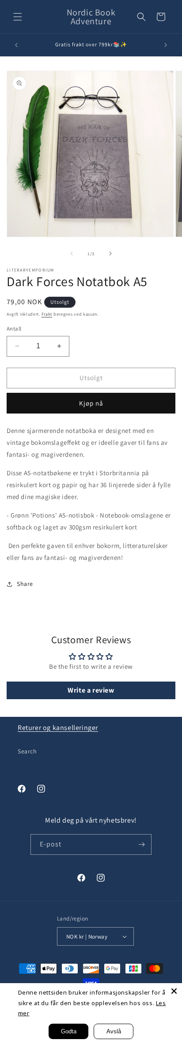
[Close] (174, 991)
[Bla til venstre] (71, 253)
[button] (17, 16)
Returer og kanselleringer (58, 727)
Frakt (47, 314)
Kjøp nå (91, 403)
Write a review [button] (91, 690)
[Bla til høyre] (110, 253)
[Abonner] (141, 844)
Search (27, 751)
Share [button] (25, 584)
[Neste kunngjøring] (165, 45)
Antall (14, 328)
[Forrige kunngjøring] (16, 45)
